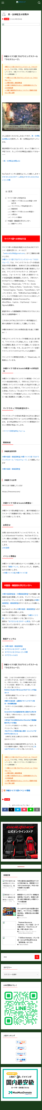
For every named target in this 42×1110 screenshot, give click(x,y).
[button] (5, 809)
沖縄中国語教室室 (8, 594)
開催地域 (14, 209)
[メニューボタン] (3, 3)
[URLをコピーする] (37, 809)
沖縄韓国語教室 (22, 594)
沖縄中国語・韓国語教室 (14, 83)
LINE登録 (5, 547)
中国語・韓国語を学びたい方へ (19, 221)
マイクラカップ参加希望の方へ (22, 206)
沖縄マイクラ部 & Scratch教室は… (23, 211)
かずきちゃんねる (11, 655)
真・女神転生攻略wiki (12, 161)
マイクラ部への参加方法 (17, 198)
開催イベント (13, 566)
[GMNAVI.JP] (21, 3)
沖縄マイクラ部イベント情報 (18, 790)
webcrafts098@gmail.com (14, 253)
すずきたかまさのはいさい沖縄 (16, 652)
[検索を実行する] (37, 957)
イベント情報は (16, 217)
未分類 (7, 19)
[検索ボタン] (39, 3)
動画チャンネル (16, 223)
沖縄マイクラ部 (9, 572)
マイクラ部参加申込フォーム (14, 431)
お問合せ (14, 214)
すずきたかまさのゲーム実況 (12, 177)
